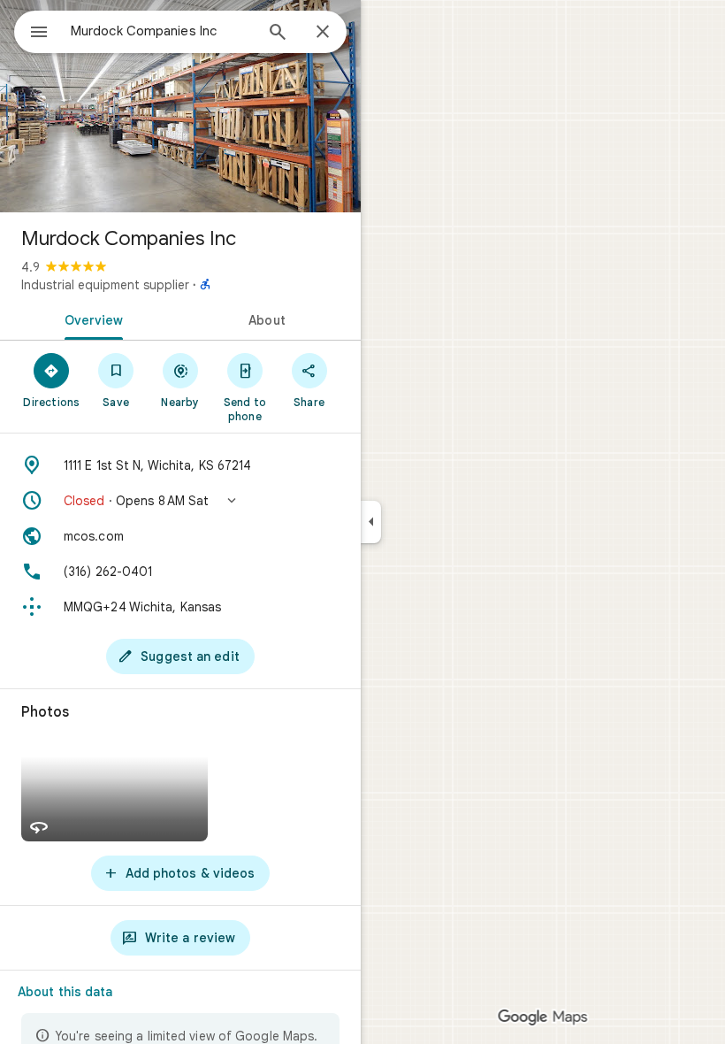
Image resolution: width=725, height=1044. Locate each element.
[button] (180, 500)
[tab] (90, 318)
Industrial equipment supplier (105, 285)
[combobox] (162, 31)
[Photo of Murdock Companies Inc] (180, 106)
